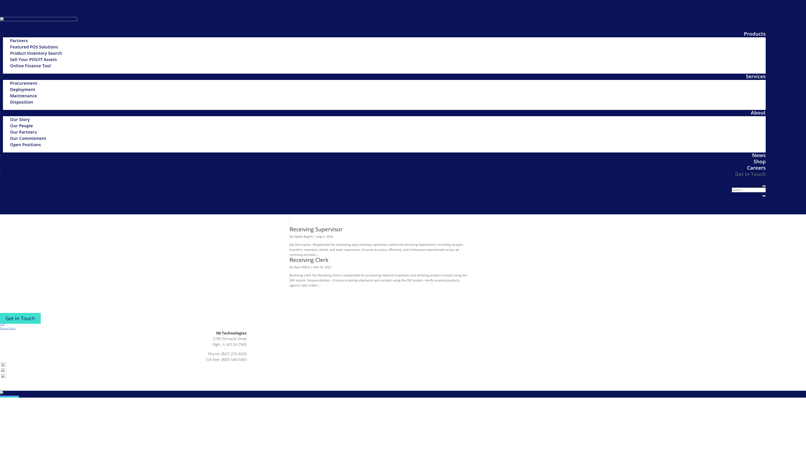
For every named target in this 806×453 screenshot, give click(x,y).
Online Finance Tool (30, 66)
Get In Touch (750, 174)
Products (755, 33)
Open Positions (25, 144)
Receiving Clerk (309, 260)
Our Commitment (28, 138)
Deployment (22, 89)
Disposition (21, 102)
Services (756, 76)
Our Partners (23, 132)
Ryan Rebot (302, 267)
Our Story (20, 119)
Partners (19, 40)
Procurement (23, 83)
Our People (21, 126)
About (758, 112)
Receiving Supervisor (316, 229)
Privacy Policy (8, 328)
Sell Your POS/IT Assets (33, 59)
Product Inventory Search (36, 53)
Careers (756, 167)
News (759, 155)
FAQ (2, 324)
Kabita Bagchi (303, 236)
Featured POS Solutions (34, 47)
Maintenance (23, 96)
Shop (760, 161)
